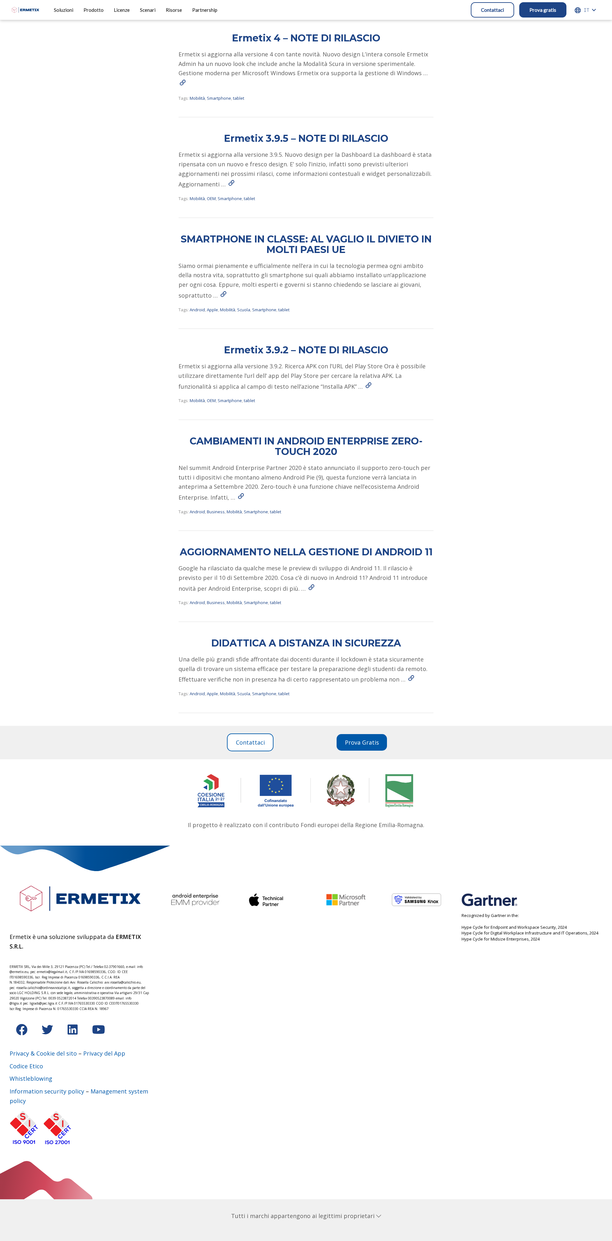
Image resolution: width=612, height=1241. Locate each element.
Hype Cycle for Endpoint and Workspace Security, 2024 (514, 927)
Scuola (243, 310)
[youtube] (99, 1031)
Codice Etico (26, 1066)
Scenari (148, 10)
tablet (238, 98)
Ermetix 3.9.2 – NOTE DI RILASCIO (306, 350)
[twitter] (48, 1031)
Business (216, 512)
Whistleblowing (31, 1078)
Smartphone (219, 98)
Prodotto (94, 10)
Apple (212, 310)
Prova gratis (542, 10)
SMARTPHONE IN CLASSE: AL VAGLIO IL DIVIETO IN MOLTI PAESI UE (306, 244)
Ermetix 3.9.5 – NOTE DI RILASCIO (306, 138)
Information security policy (47, 1091)
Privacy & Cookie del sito (43, 1053)
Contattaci (492, 10)
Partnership (204, 10)
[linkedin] (73, 1031)
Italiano (586, 10)
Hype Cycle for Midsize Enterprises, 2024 (501, 939)
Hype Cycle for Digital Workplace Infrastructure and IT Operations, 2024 (530, 933)
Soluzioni (63, 10)
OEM (211, 198)
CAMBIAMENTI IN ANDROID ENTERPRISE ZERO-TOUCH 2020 (306, 446)
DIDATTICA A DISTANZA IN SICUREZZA (306, 643)
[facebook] (22, 1031)
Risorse (174, 10)
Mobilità (197, 98)
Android (197, 310)
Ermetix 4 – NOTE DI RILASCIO (306, 38)
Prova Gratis (362, 742)
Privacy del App (104, 1053)
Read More (182, 82)
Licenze (122, 10)
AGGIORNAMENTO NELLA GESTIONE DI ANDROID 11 (306, 552)
